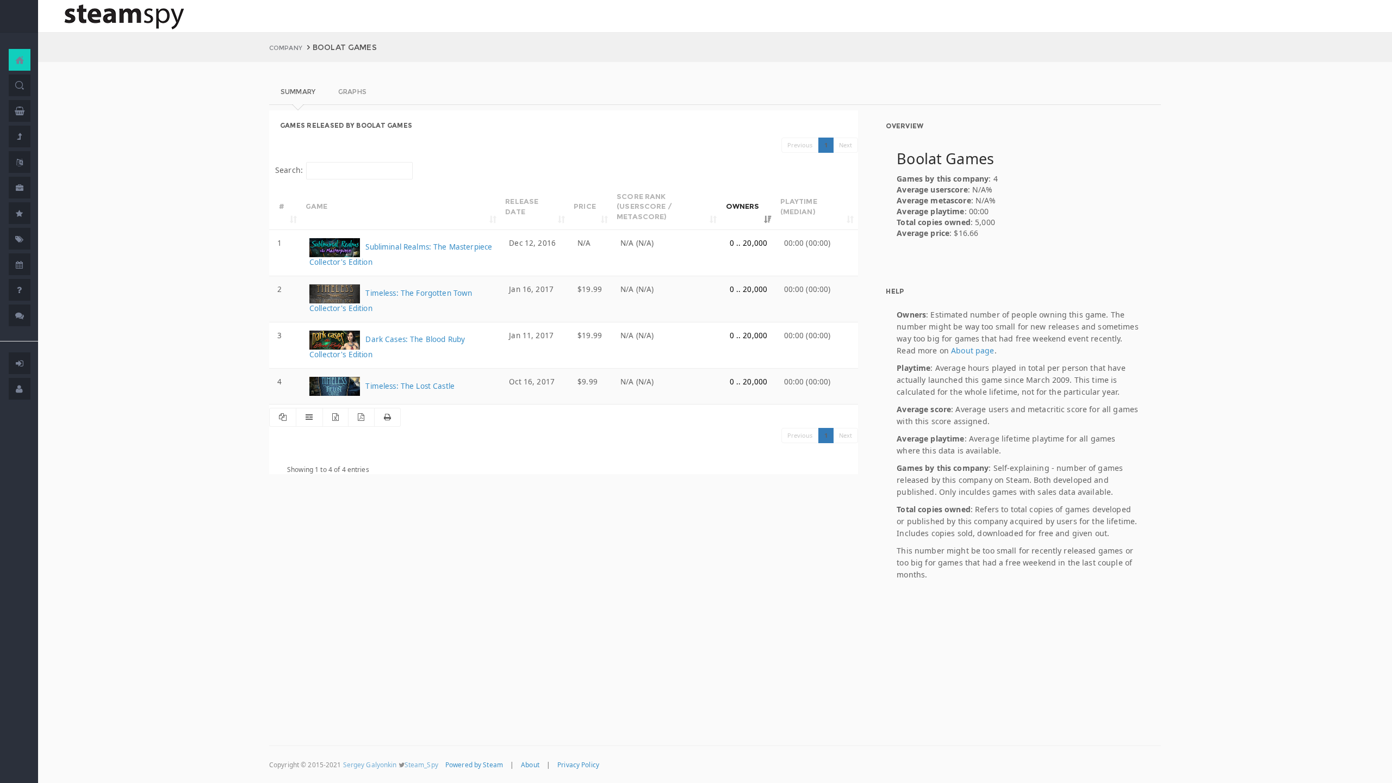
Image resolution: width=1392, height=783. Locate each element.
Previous (800, 145)
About (530, 764)
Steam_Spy (421, 764)
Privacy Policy (578, 764)
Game (317, 206)
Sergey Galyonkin (370, 764)
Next (846, 145)
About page (972, 350)
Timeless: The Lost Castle (409, 386)
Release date (521, 206)
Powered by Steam (474, 764)
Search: (289, 170)
